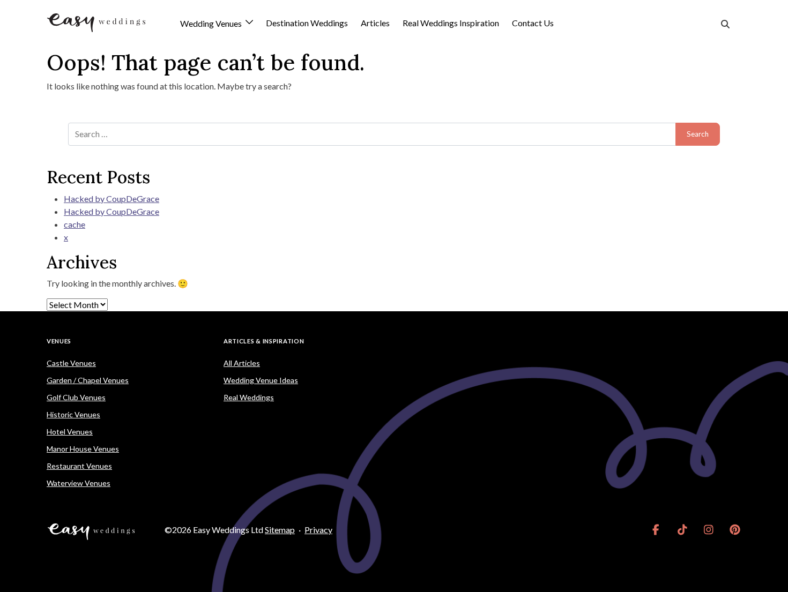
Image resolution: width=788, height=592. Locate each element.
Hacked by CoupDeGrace (111, 198)
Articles (375, 23)
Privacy (318, 529)
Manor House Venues (83, 448)
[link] (656, 529)
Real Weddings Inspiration (451, 23)
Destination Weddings (307, 23)
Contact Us (533, 23)
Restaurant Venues (79, 465)
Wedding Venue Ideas (261, 380)
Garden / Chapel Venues (88, 380)
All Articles (242, 363)
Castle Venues (71, 363)
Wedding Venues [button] (211, 24)
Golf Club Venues (76, 397)
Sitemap (280, 529)
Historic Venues (73, 414)
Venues (59, 341)
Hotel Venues (70, 431)
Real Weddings (249, 397)
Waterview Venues (78, 483)
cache (74, 224)
